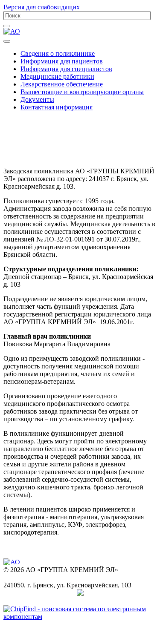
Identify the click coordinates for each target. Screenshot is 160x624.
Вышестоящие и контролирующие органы (82, 91)
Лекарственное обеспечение (61, 84)
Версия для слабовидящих (41, 7)
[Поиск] (6, 26)
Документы (37, 99)
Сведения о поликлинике (57, 53)
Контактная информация (56, 107)
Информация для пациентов (61, 61)
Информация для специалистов (66, 68)
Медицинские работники (57, 76)
